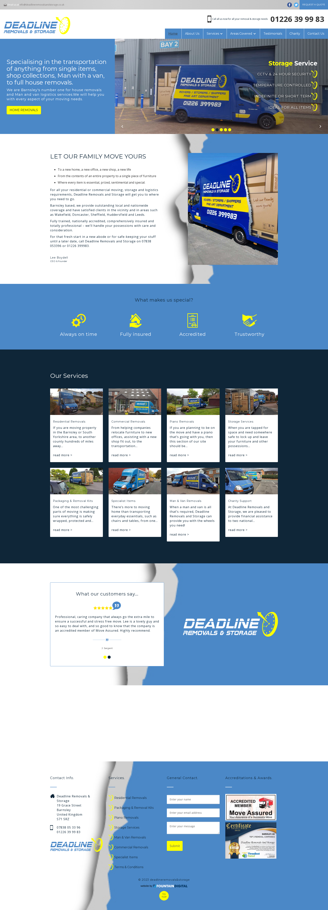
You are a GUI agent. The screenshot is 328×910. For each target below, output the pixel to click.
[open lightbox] (250, 840)
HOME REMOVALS (24, 110)
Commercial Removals (131, 847)
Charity (294, 33)
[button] (215, 34)
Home (173, 33)
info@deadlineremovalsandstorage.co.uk (42, 4)
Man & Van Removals (130, 837)
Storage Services (126, 827)
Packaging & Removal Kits (134, 808)
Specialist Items (126, 857)
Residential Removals (130, 798)
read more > (62, 455)
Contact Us (316, 33)
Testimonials (272, 33)
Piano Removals (126, 817)
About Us (192, 33)
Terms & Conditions (128, 867)
